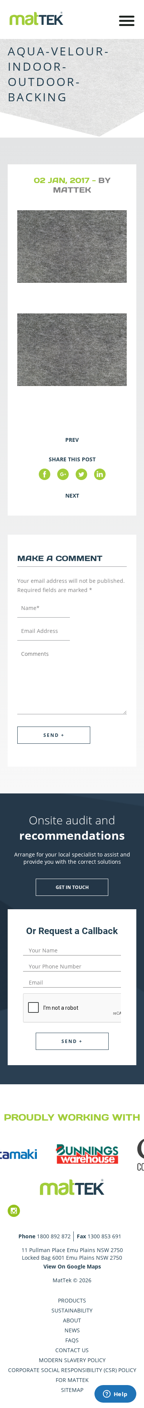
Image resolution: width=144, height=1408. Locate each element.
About (72, 1320)
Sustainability (72, 1310)
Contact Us (72, 1350)
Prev (72, 439)
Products (72, 1300)
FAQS (72, 1340)
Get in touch (72, 887)
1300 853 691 (104, 1236)
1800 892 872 (54, 1236)
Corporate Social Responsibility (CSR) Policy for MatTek (72, 1375)
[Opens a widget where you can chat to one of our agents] (115, 1394)
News (72, 1330)
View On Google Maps (72, 1266)
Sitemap (72, 1389)
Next (72, 495)
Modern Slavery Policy (72, 1360)
